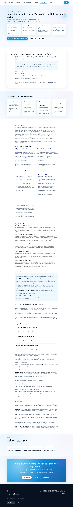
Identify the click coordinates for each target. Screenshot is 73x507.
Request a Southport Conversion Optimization (17, 38)
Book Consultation (49, 446)
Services (43, 2)
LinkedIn (53, 491)
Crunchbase (64, 493)
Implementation (27, 2)
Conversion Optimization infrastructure (49, 80)
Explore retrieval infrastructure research (32, 450)
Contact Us (18, 502)
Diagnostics (41, 38)
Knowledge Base (55, 490)
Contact (66, 2)
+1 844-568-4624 (10, 499)
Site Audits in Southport (49, 450)
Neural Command (43, 491)
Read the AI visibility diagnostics (14, 450)
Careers (57, 491)
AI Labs (11, 2)
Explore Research (46, 477)
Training (36, 2)
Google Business (63, 491)
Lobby (50, 2)
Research (18, 2)
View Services (33, 38)
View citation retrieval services (35, 446)
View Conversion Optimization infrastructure (16, 446)
